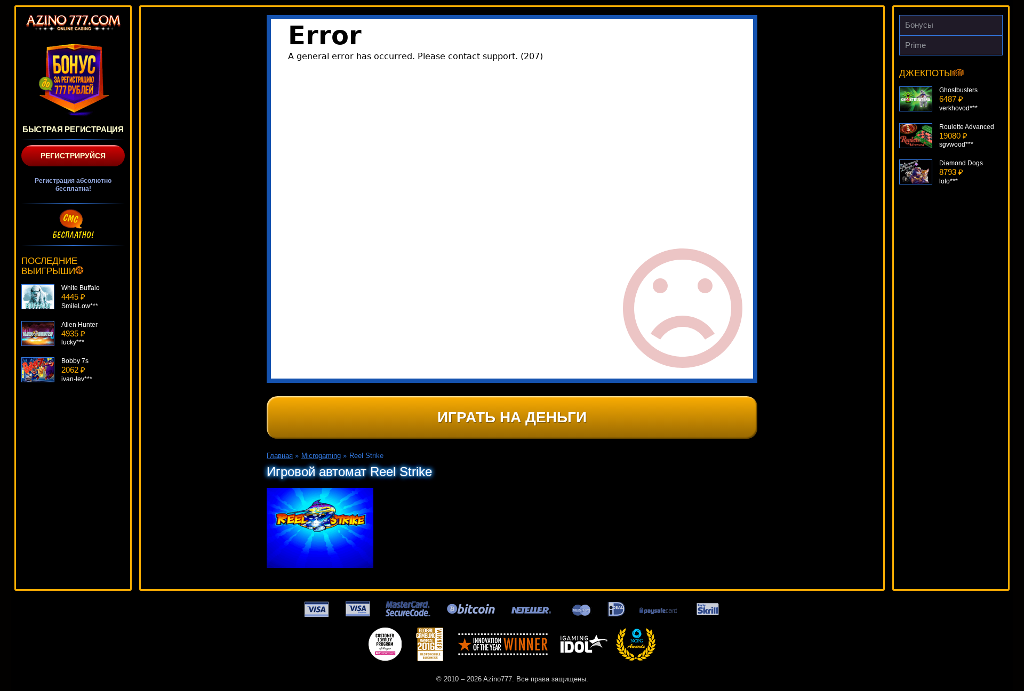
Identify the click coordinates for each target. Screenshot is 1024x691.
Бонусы (919, 24)
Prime (915, 45)
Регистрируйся (73, 155)
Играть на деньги (512, 417)
